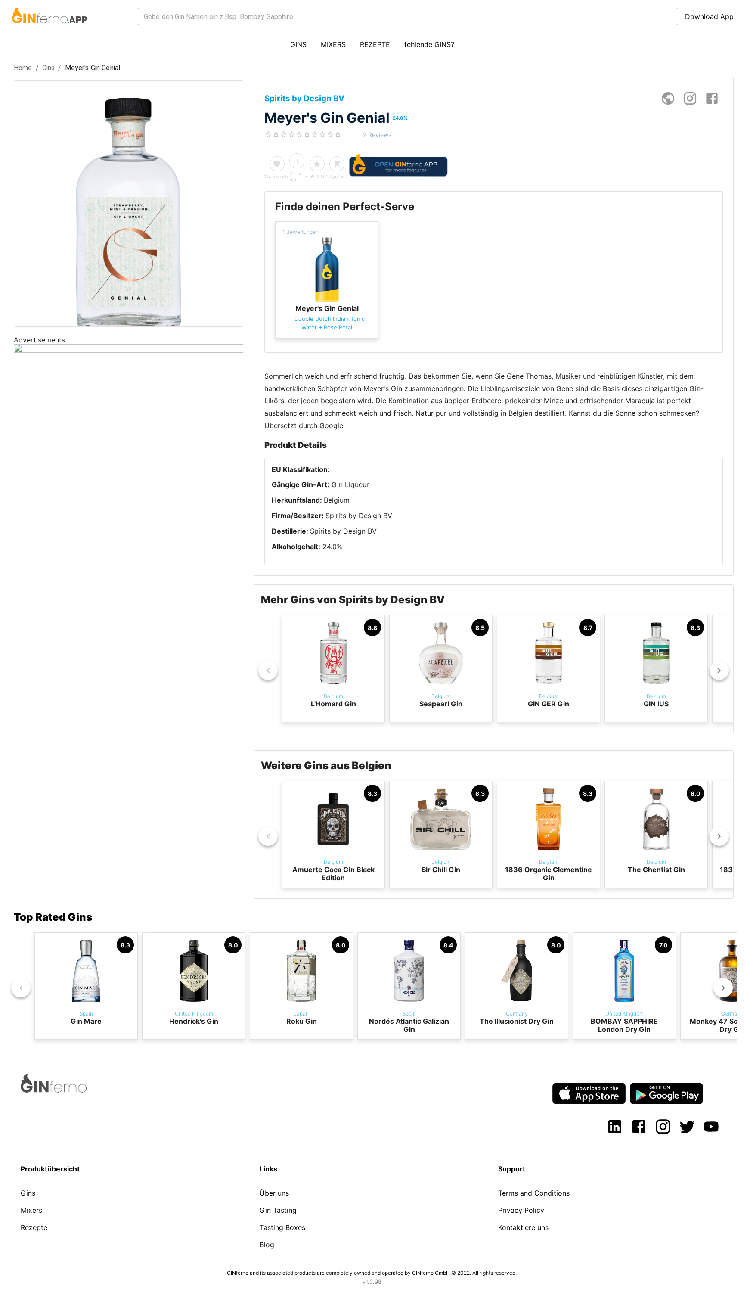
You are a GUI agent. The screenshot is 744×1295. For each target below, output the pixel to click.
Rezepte (34, 1227)
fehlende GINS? (429, 44)
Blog (267, 1244)
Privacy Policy (521, 1210)
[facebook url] (712, 98)
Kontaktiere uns (523, 1227)
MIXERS (333, 44)
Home (23, 68)
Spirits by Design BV (359, 515)
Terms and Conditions (534, 1193)
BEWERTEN (316, 177)
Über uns (274, 1193)
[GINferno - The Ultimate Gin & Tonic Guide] (48, 28)
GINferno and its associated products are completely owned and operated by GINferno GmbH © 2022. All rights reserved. (372, 1273)
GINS (298, 44)
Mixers (31, 1210)
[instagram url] (690, 98)
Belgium (337, 500)
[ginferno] (65, 1090)
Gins (48, 68)
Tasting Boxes (282, 1227)
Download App (709, 16)
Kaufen (336, 177)
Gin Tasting (278, 1210)
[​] (408, 16)
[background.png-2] (128, 350)
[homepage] (668, 98)
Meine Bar (295, 177)
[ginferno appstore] (589, 1094)
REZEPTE (375, 44)
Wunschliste (276, 177)
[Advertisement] (128, 513)
